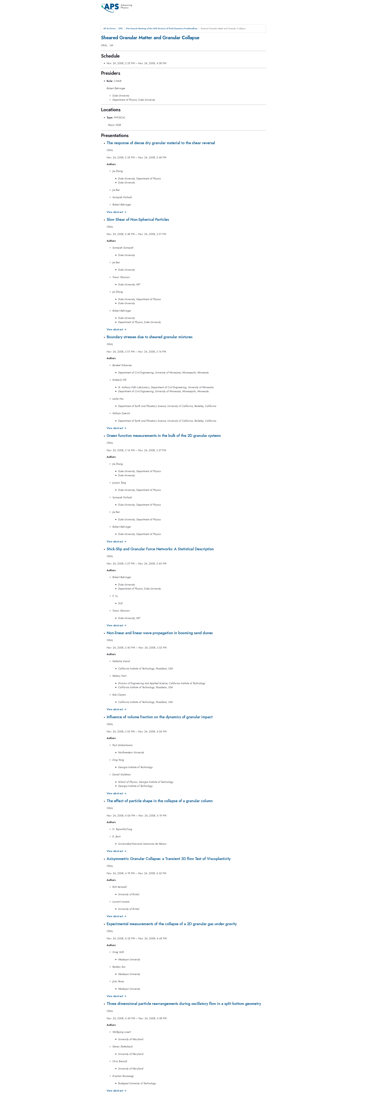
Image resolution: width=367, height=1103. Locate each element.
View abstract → (116, 212)
